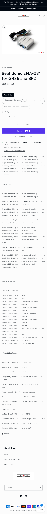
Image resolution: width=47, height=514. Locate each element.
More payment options (23, 136)
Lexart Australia (20, 510)
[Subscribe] (40, 487)
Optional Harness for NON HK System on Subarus (23, 101)
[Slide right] (28, 62)
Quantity (5, 112)
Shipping (5, 87)
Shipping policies (12, 459)
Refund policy (10, 464)
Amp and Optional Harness (16, 107)
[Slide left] (18, 62)
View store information (14, 150)
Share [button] (6, 434)
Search (7, 454)
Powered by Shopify (31, 510)
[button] (2, 15)
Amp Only (8, 95)
